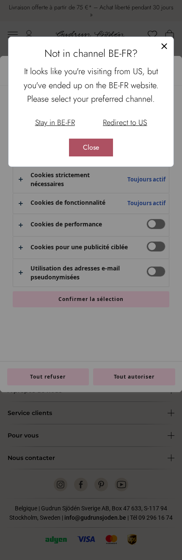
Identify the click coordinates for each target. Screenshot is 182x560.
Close (91, 147)
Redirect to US (125, 122)
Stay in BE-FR (55, 122)
